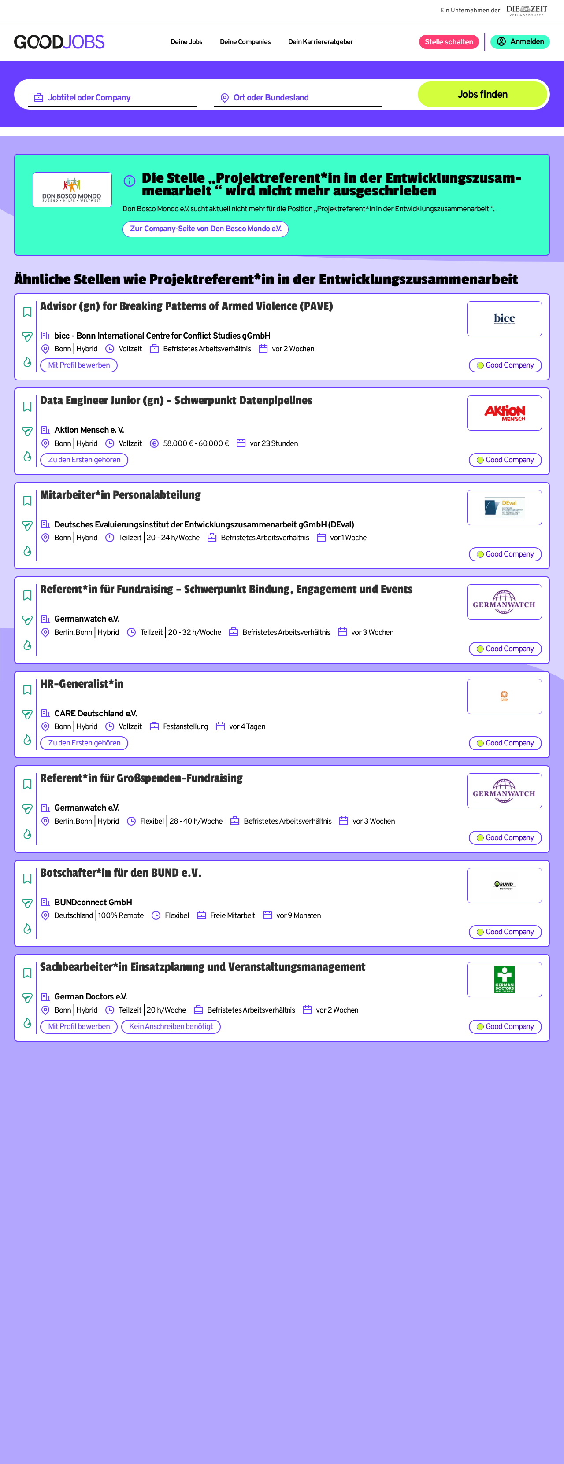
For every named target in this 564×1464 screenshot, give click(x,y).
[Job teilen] (27, 337)
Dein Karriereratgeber (320, 42)
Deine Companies (245, 42)
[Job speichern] (27, 311)
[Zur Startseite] (59, 42)
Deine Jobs (186, 42)
